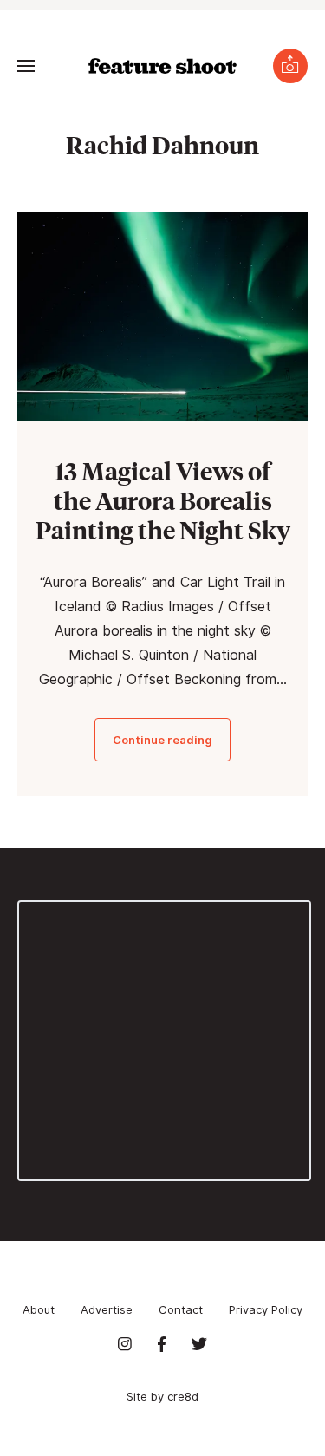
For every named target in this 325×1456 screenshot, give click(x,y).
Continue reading (162, 740)
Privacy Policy (265, 1309)
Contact (181, 1309)
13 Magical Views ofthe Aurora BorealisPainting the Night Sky (163, 499)
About (39, 1309)
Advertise (107, 1309)
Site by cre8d (162, 1396)
